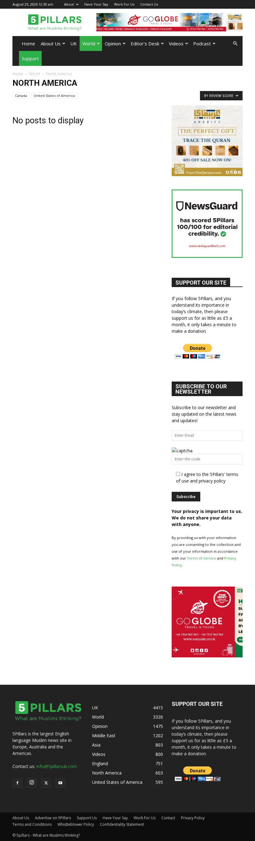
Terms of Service (201, 558)
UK (73, 43)
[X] (227, 4)
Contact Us (149, 4)
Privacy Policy (193, 817)
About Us (51, 43)
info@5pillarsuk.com (56, 766)
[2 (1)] (207, 174)
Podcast (202, 43)
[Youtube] (238, 4)
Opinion (113, 43)
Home (28, 43)
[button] (235, 44)
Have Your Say (96, 4)
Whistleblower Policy (76, 824)
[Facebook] (207, 4)
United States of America (54, 95)
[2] (172, 22)
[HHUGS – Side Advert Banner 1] (208, 656)
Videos (176, 43)
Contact (168, 817)
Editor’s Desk (145, 43)
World (88, 43)
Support (30, 58)
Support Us (87, 817)
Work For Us (124, 4)
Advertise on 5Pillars (53, 817)
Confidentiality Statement (122, 824)
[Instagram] (217, 4)
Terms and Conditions (32, 824)
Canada (21, 95)
